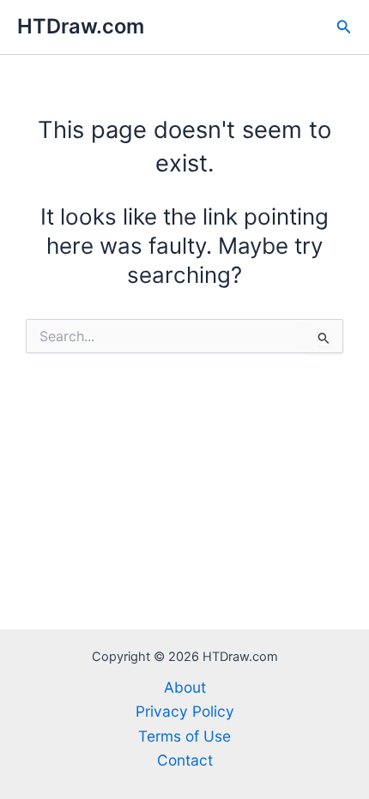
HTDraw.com (80, 26)
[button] (344, 27)
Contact (185, 760)
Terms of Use (184, 736)
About (185, 687)
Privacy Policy (185, 711)
